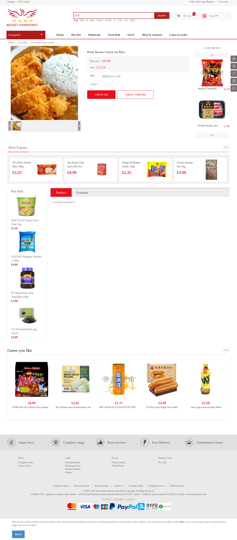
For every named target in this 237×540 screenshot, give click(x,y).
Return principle (102, 485)
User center (223, 1)
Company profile (135, 485)
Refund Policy (118, 465)
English (27, 1)
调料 (92, 20)
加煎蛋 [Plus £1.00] (111, 76)
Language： (11, 1)
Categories (14, 34)
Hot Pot (76, 34)
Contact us (118, 485)
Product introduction (61, 194)
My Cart (187, 16)
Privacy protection (81, 485)
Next (226, 147)
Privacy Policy (24, 465)
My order (162, 462)
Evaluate (82, 192)
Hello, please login (198, 1)
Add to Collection (135, 94)
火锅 (76, 20)
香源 (132, 20)
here (182, 521)
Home (60, 34)
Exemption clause (26, 462)
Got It (18, 534)
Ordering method (72, 462)
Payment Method (72, 469)
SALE (131, 34)
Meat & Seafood (152, 34)
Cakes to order (178, 34)
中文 (20, 1)
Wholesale (94, 34)
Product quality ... (119, 462)
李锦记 (99, 20)
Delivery (69, 472)
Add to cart (101, 94)
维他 (82, 20)
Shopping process (73, 465)
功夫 (126, 20)
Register (210, 1)
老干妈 (108, 20)
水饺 (120, 20)
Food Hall (114, 34)
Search (162, 15)
